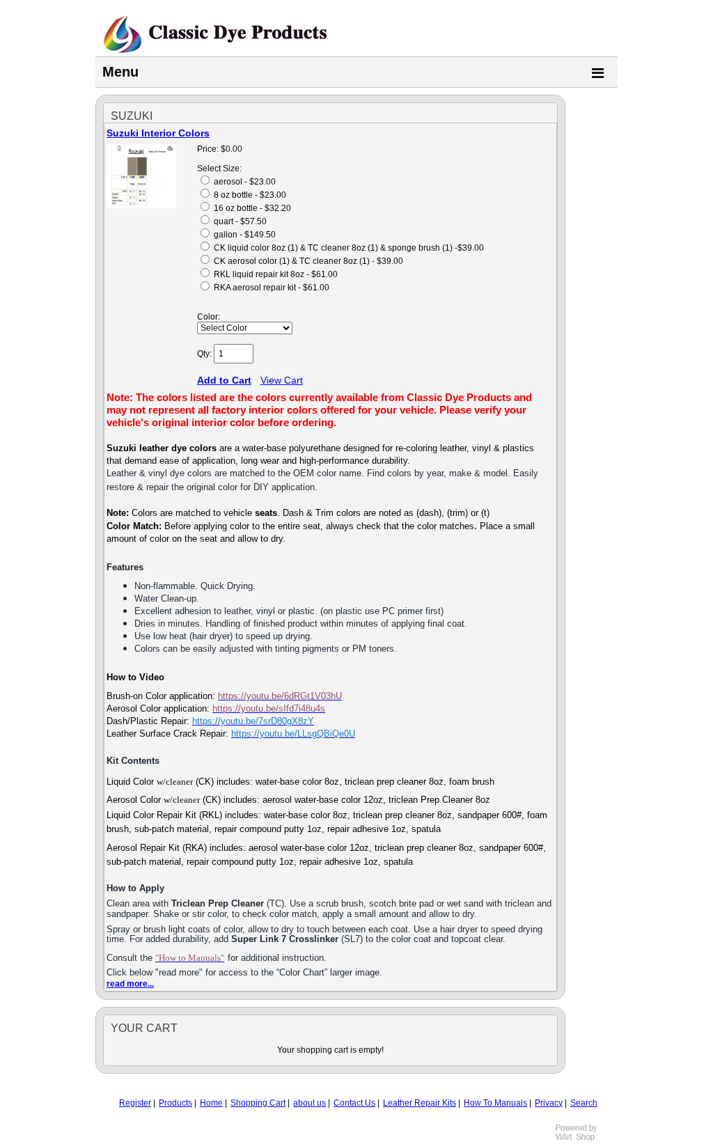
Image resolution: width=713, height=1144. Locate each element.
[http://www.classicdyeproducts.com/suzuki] (141, 205)
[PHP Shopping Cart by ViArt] (583, 1139)
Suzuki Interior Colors (158, 133)
